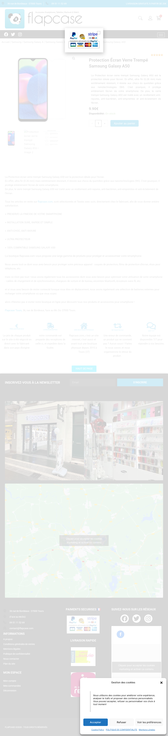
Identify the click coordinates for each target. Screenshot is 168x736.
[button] (161, 682)
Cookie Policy (97, 729)
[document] (84, 368)
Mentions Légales (147, 729)
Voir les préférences (149, 722)
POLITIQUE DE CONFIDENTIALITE (121, 729)
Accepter (95, 722)
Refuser (121, 722)
